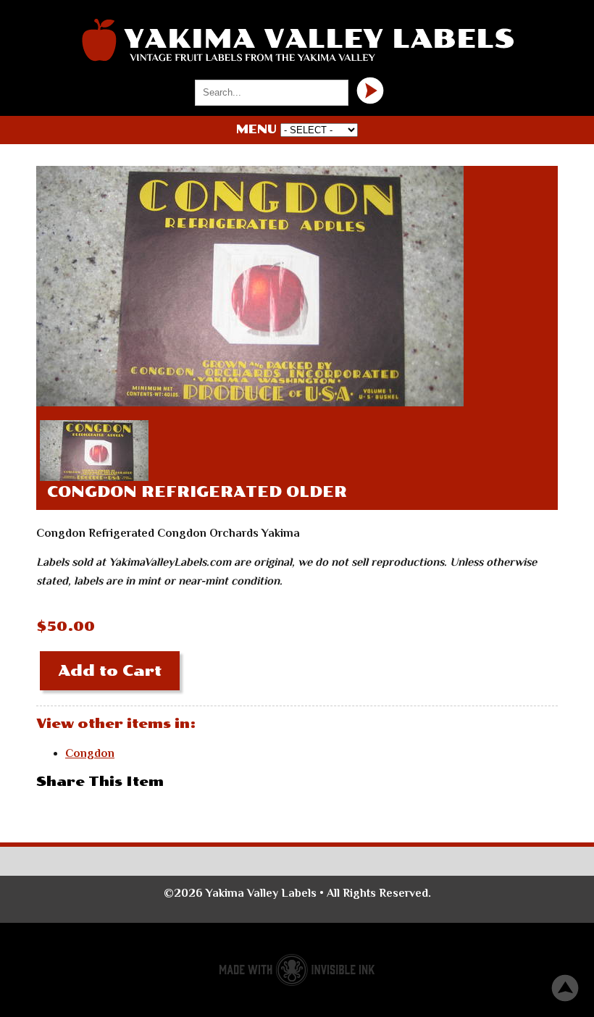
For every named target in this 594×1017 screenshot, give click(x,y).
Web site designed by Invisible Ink (297, 970)
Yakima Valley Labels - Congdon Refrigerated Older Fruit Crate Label (297, 39)
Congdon (89, 753)
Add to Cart (110, 670)
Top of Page (565, 988)
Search (370, 90)
